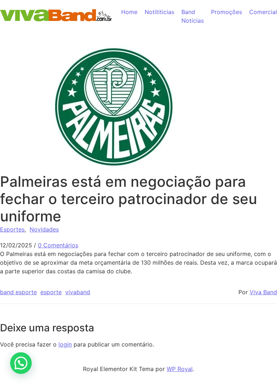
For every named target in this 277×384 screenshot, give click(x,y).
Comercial (263, 12)
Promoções (226, 12)
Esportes (12, 229)
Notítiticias (159, 12)
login (65, 344)
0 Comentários (58, 245)
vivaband (77, 292)
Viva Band (263, 292)
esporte (51, 292)
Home (129, 12)
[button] (21, 363)
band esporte (18, 292)
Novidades (44, 229)
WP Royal (180, 368)
